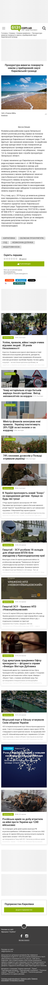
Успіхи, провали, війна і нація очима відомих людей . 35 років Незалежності (23, 345)
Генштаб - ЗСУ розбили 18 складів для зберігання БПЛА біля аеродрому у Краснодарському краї (23, 552)
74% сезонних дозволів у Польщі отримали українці (22, 457)
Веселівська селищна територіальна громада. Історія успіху (21, 761)
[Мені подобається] (46, 114)
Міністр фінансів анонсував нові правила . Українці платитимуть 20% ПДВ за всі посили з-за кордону (21, 426)
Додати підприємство (24, 910)
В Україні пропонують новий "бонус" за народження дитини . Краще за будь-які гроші (23, 495)
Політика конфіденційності (10, 979)
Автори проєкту (24, 940)
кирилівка (9, 238)
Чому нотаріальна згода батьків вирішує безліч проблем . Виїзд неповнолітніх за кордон (22, 393)
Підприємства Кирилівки (19, 904)
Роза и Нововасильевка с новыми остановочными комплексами (24, 754)
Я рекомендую (25, 264)
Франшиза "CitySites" (8, 932)
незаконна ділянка (22, 242)
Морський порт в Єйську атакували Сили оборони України (23, 721)
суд (5, 242)
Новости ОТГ (20, 748)
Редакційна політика (17, 980)
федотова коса (11, 247)
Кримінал (4, 115)
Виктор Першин (24, 127)
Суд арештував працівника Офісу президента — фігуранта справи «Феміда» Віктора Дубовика (21, 663)
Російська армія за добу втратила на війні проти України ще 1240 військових (22, 822)
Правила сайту (26, 979)
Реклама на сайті (7, 929)
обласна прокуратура (31, 238)
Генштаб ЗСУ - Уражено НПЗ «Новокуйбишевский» (19, 608)
